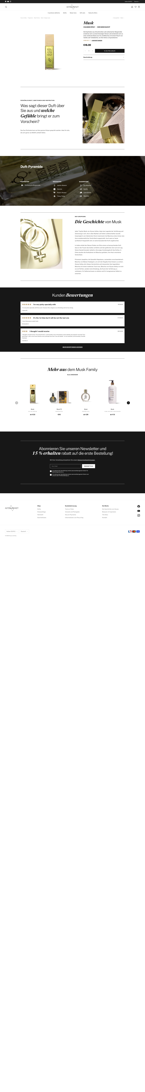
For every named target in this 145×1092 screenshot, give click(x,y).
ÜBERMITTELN (88, 466)
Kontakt (104, 517)
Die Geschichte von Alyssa (110, 509)
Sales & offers (92, 13)
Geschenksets (41, 517)
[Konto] (131, 7)
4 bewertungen (97, 40)
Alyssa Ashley (23, 17)
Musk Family (37, 17)
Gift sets (82, 13)
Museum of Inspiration (109, 512)
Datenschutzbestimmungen (86, 460)
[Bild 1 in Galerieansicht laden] (49, 50)
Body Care (73, 13)
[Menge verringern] (85, 51)
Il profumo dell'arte (54, 13)
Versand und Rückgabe (72, 512)
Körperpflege (41, 512)
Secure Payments (70, 515)
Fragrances (30, 17)
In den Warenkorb (109, 51)
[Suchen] (6, 7)
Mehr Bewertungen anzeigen (72, 347)
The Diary (105, 515)
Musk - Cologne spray (45, 17)
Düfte (65, 13)
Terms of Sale (69, 509)
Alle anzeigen (72, 374)
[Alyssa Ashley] (72, 7)
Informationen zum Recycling (74, 517)
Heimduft (40, 515)
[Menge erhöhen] (92, 51)
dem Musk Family (72, 369)
